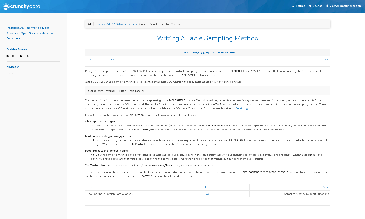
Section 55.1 (243, 108)
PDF (12, 56)
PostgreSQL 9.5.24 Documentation (117, 24)
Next (326, 59)
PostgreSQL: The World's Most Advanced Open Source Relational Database (30, 33)
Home (10, 73)
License (317, 6)
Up (113, 59)
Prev (89, 59)
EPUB (27, 56)
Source (300, 6)
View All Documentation (345, 6)
